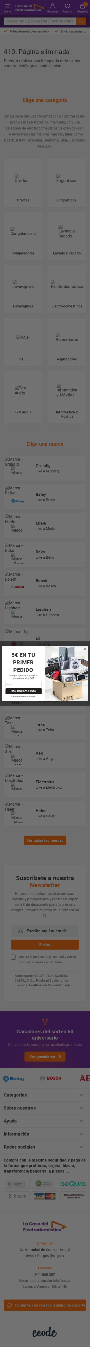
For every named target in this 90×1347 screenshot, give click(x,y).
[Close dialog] (85, 649)
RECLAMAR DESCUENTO (24, 691)
